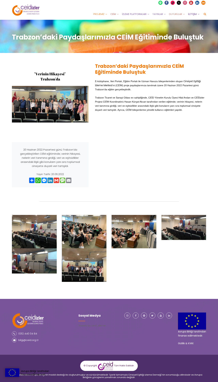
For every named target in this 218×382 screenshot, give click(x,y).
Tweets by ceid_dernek (92, 325)
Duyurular (175, 14)
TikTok (174, 2)
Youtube (191, 3)
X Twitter (180, 2)
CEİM (113, 14)
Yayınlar (157, 14)
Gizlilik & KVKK (186, 343)
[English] (203, 3)
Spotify (160, 3)
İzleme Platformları (134, 14)
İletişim (192, 14)
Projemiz (98, 14)
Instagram (185, 3)
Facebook (167, 3)
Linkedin (197, 3)
